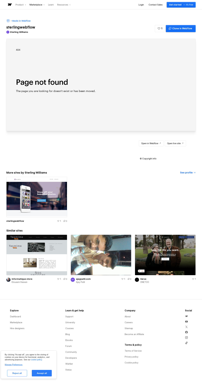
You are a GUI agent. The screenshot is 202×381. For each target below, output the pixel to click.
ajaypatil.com (83, 279)
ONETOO (144, 282)
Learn (51, 5)
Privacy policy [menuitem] (131, 357)
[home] (9, 4)
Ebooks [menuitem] (69, 340)
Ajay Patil (80, 282)
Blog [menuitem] (67, 334)
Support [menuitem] (69, 316)
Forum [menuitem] (68, 346)
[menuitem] (186, 316)
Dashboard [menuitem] (15, 316)
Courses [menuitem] (69, 328)
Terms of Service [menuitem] (133, 351)
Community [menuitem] (71, 352)
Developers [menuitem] (71, 358)
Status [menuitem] (68, 370)
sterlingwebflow (15, 221)
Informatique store (22, 279)
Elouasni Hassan (19, 282)
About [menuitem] (128, 316)
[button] (21, 4)
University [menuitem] (70, 322)
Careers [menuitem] (129, 322)
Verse (143, 279)
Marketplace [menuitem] (16, 322)
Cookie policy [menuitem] (131, 362)
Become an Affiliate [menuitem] (134, 334)
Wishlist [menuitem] (69, 364)
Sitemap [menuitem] (129, 328)
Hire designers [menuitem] (17, 328)
